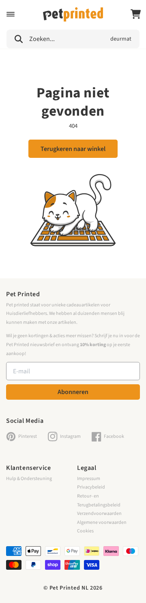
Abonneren (73, 392)
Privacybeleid (91, 487)
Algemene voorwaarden (102, 522)
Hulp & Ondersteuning (29, 478)
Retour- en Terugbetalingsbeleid (98, 500)
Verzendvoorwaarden (99, 513)
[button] (10, 14)
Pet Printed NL (69, 588)
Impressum (88, 478)
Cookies (85, 531)
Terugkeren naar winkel (73, 148)
